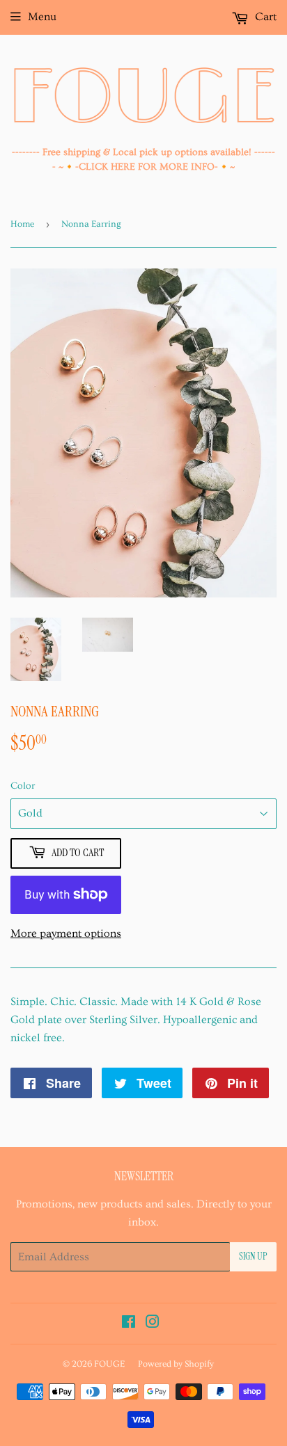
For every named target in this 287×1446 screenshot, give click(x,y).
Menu (42, 16)
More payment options (65, 933)
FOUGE (109, 1364)
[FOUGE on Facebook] (128, 1323)
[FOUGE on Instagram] (153, 1323)
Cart (264, 16)
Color (22, 786)
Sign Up (253, 1256)
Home (22, 224)
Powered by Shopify (176, 1364)
